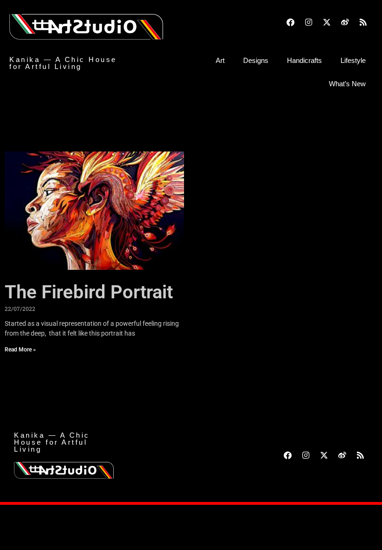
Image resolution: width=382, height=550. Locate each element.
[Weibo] (345, 22)
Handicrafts (304, 60)
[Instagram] (309, 22)
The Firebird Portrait (89, 292)
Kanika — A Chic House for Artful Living (63, 62)
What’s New (347, 84)
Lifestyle (353, 60)
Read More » (20, 349)
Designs (255, 60)
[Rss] (363, 22)
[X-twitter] (327, 22)
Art (220, 60)
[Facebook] (291, 22)
